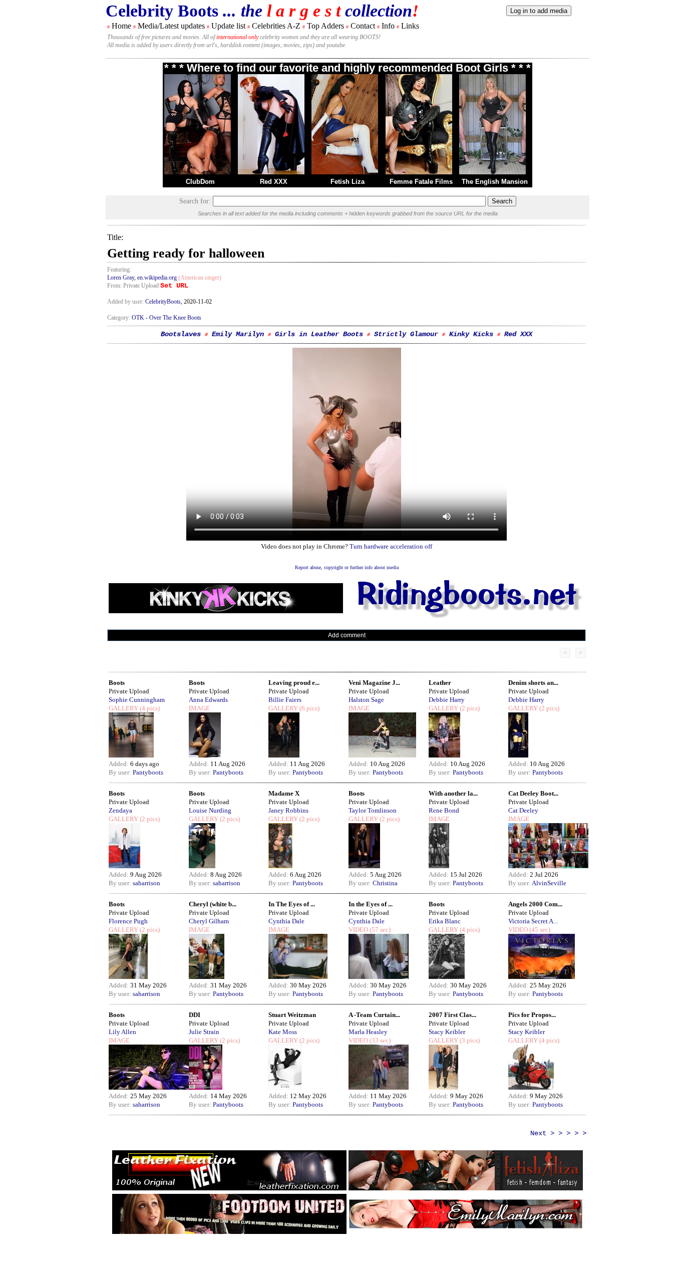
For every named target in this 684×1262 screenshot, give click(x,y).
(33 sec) (379, 1040)
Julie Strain (204, 1032)
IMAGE (199, 708)
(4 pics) (149, 708)
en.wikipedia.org (157, 277)
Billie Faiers (284, 699)
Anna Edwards (208, 699)
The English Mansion (495, 181)
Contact (363, 26)
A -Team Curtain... (374, 1015)
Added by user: (126, 301)
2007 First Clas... (452, 1015)
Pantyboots (148, 772)
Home (121, 26)
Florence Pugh (128, 921)
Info (388, 26)
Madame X (283, 793)
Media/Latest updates (171, 26)
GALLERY (123, 708)
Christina (385, 883)
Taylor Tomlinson (373, 810)
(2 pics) (469, 708)
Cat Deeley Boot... (533, 793)
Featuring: (119, 269)
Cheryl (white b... (212, 904)
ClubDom (200, 181)
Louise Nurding (210, 810)
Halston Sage (366, 699)
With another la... (453, 793)
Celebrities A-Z (276, 26)
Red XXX (273, 181)
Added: (119, 764)
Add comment (347, 635)
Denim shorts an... (533, 682)
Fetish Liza (347, 181)
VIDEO (358, 929)
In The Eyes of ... (291, 904)
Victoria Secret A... (533, 921)
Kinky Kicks (471, 334)
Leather (440, 682)
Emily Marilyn (238, 334)
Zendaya (120, 810)
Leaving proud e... (293, 682)
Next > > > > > (558, 1133)
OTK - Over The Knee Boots (166, 317)
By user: (121, 772)
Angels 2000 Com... (535, 904)
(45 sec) (539, 929)
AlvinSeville (549, 883)
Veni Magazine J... (374, 682)
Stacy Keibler (447, 1032)
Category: (119, 317)
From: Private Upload (133, 285)
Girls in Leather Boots (319, 334)
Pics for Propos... (532, 1015)
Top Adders (325, 26)
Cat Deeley (523, 810)
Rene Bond (444, 810)
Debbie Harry (447, 699)
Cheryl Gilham (209, 921)
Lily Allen (122, 1032)
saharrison (146, 883)
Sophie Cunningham (137, 699)
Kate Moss (282, 1032)
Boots (117, 682)
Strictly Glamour (406, 334)
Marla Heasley (368, 1032)
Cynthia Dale (286, 921)
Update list (228, 26)
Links (410, 26)
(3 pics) (469, 1040)
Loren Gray (120, 277)
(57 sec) (379, 929)
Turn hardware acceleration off (391, 546)
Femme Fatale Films (421, 181)
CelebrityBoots (163, 301)
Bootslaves (181, 334)
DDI (194, 1015)
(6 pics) (308, 708)
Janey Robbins (288, 810)
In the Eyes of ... (371, 904)
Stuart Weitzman (292, 1015)
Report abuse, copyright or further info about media (347, 567)
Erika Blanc (445, 921)
